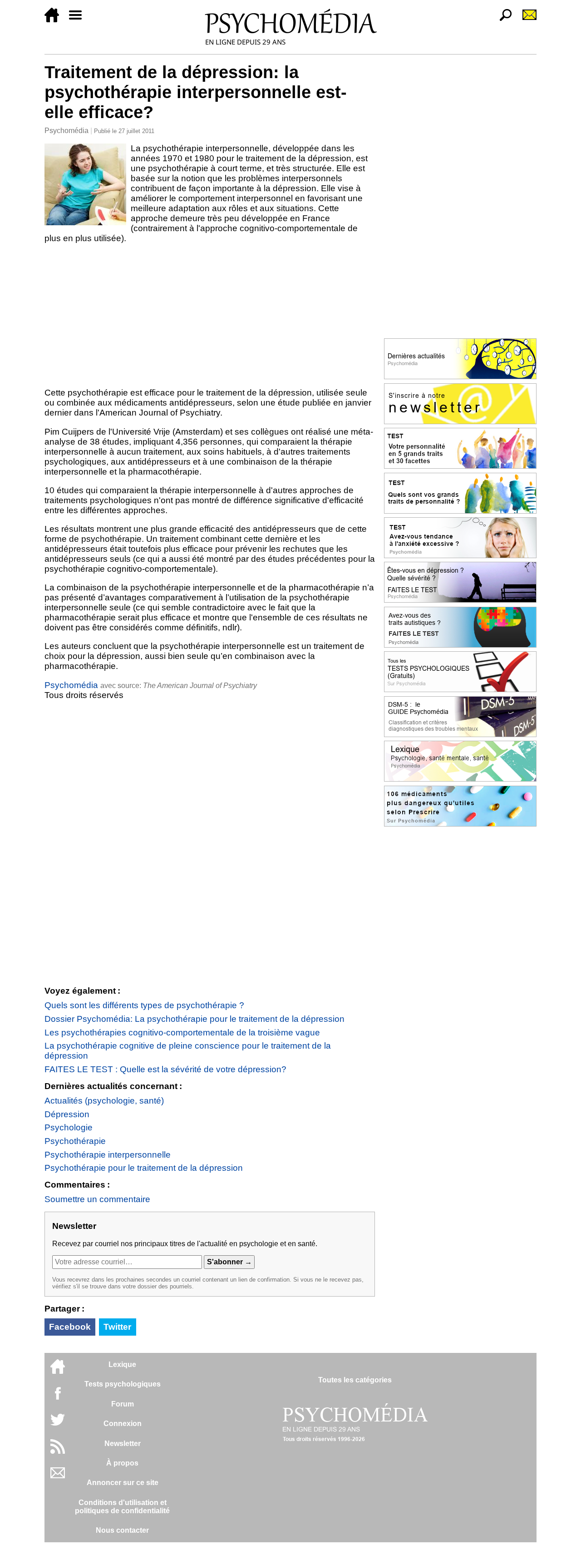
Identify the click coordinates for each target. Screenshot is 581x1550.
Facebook (70, 1327)
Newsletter (122, 1443)
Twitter (117, 1327)
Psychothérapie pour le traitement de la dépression (143, 1168)
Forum (122, 1404)
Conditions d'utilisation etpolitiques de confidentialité (122, 1507)
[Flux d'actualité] (57, 1451)
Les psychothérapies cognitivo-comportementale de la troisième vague (182, 1032)
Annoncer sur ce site (122, 1482)
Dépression (66, 1114)
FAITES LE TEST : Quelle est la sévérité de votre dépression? (165, 1069)
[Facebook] (57, 1397)
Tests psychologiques (122, 1384)
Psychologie (68, 1127)
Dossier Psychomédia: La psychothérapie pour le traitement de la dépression (194, 1019)
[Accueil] (55, 20)
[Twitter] (57, 1424)
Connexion (122, 1423)
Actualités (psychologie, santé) (104, 1100)
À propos (122, 1463)
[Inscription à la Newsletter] (526, 20)
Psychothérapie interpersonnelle (107, 1154)
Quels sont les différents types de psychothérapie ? (144, 1005)
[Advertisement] (209, 315)
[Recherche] (502, 20)
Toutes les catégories (355, 1380)
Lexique (122, 1364)
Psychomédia (66, 130)
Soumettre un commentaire (97, 1199)
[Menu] (79, 20)
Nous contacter (122, 1530)
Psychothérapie (75, 1141)
